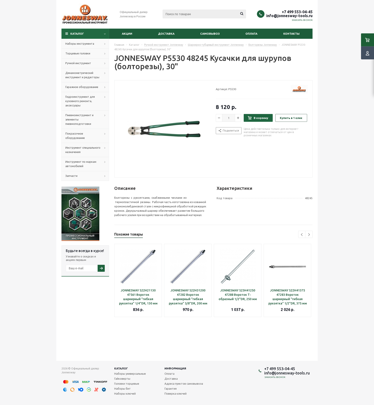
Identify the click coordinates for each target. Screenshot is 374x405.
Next (309, 234)
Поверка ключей (175, 393)
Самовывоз (210, 33)
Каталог (77, 33)
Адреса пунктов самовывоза (183, 383)
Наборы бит (122, 388)
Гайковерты (122, 378)
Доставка (166, 33)
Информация (175, 368)
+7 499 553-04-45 (297, 12)
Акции (127, 33)
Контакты (291, 33)
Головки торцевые (126, 383)
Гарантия (170, 388)
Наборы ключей (125, 393)
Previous (302, 234)
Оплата (251, 33)
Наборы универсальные (130, 373)
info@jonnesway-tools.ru (289, 16)
